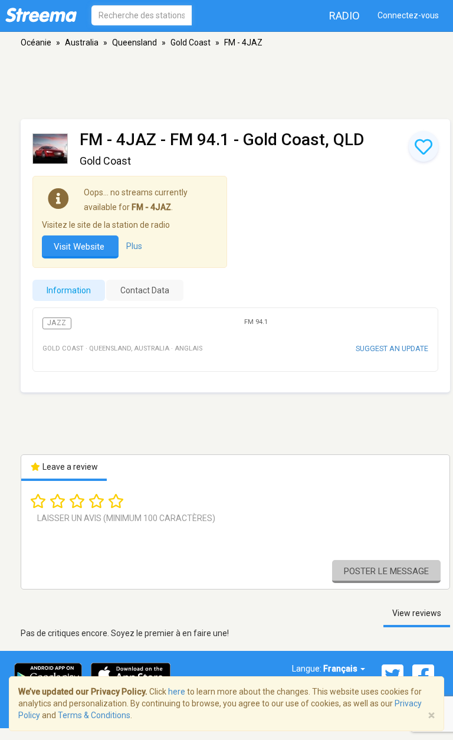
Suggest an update (392, 348)
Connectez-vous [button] (408, 15)
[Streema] (41, 15)
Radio (344, 15)
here (176, 691)
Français (341, 668)
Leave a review (69, 466)
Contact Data (144, 290)
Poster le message (386, 571)
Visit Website (80, 246)
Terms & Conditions (94, 715)
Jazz (56, 323)
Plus (134, 246)
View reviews (416, 613)
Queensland (134, 42)
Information (69, 290)
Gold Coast (190, 42)
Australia (82, 42)
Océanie (36, 42)
